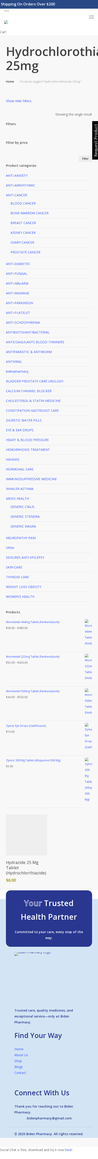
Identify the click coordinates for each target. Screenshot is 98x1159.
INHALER (20, 489)
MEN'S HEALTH (17, 498)
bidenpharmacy (17, 371)
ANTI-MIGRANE (17, 293)
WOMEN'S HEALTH (20, 596)
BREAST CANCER (23, 223)
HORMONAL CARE (20, 469)
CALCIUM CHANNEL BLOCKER (29, 391)
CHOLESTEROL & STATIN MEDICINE (33, 401)
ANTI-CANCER (16, 195)
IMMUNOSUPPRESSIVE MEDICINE (31, 479)
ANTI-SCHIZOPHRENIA (23, 322)
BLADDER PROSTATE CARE (34, 381)
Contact (20, 1073)
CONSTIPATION (32, 410)
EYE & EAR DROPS (20, 430)
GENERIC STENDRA (25, 516)
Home (10, 81)
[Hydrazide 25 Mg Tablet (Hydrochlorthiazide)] (26, 835)
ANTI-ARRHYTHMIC (20, 185)
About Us (21, 1055)
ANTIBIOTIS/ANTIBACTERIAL (28, 332)
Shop (18, 1061)
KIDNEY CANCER (23, 232)
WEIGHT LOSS (23, 587)
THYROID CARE (17, 577)
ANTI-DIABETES (18, 264)
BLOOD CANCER (23, 203)
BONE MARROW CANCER (29, 213)
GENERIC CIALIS (22, 507)
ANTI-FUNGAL (16, 273)
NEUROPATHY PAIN (21, 538)
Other (10, 547)
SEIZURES (25, 557)
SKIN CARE (14, 567)
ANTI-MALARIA (17, 283)
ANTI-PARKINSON (19, 303)
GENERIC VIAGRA (23, 526)
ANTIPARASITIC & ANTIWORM (29, 352)
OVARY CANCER (22, 242)
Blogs (18, 1067)
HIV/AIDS (12, 459)
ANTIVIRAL (14, 361)
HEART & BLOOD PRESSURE (27, 440)
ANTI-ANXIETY (17, 175)
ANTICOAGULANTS (35, 342)
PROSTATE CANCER (25, 252)
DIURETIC (24, 420)
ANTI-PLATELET (18, 313)
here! (68, 1150)
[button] (49, 11)
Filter (85, 159)
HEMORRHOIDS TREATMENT (28, 449)
